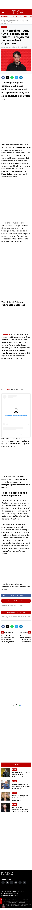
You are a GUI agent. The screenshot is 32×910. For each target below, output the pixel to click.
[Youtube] (24, 882)
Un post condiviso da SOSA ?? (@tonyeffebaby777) (17, 434)
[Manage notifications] (3, 906)
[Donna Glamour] (17, 12)
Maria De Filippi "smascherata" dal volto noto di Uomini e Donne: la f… (21, 809)
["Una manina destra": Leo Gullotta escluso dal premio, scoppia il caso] (5, 784)
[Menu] (3, 12)
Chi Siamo (4, 891)
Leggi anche (16, 764)
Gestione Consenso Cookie (9, 896)
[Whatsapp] (12, 77)
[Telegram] (16, 77)
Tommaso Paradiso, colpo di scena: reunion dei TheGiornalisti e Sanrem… (21, 775)
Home (3, 20)
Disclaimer (21, 891)
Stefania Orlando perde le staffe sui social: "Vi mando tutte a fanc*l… (20, 798)
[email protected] (6, 901)
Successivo (24, 632)
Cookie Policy (15, 893)
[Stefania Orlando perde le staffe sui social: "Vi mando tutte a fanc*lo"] (5, 796)
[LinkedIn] (21, 77)
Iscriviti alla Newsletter (16, 601)
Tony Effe (5, 334)
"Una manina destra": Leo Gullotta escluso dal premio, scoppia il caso (21, 786)
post (8, 389)
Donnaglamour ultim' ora (16, 612)
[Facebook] (3, 77)
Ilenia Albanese (6, 47)
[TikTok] (20, 882)
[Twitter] (7, 77)
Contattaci (12, 891)
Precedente (8, 632)
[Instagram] (11, 882)
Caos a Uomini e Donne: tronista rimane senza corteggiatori (25, 638)
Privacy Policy (5, 893)
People (7, 20)
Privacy (1, 901)
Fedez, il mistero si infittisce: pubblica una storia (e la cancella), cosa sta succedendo (7, 639)
